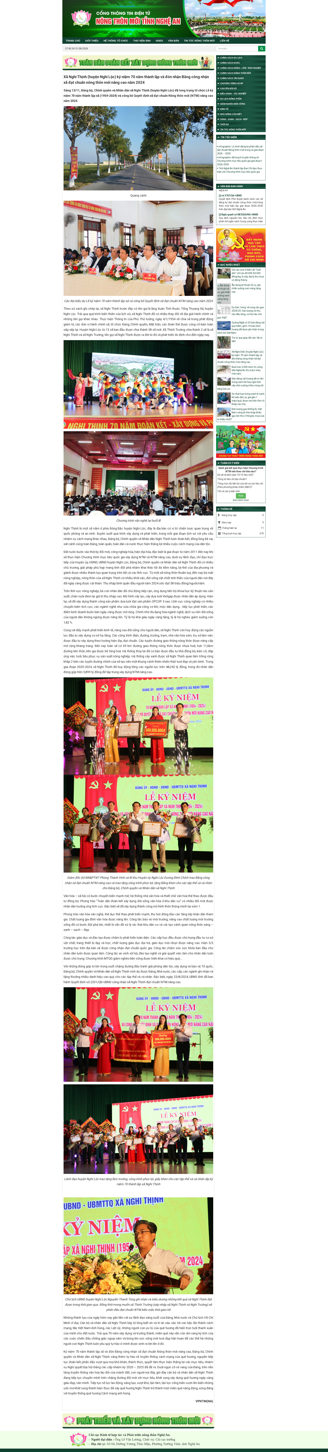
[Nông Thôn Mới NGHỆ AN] (78, 1439)
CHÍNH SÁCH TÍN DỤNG (232, 78)
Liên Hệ (224, 40)
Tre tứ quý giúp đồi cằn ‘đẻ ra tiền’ (247, 339)
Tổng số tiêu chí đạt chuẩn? (232, 479)
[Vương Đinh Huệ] (138, 1421)
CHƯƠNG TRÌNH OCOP (231, 83)
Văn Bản (173, 40)
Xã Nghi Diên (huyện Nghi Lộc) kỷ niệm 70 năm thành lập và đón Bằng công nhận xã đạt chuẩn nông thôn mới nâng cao (240, 356)
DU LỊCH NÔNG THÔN (231, 99)
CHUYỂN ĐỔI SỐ (228, 88)
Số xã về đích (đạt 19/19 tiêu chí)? (235, 474)
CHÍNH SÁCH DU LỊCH (231, 58)
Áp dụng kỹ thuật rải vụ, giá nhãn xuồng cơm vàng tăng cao (246, 288)
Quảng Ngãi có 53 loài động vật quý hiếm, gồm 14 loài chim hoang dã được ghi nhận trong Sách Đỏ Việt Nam (241, 327)
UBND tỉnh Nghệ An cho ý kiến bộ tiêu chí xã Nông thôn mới (240, 159)
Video (159, 40)
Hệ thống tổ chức (116, 40)
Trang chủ (73, 40)
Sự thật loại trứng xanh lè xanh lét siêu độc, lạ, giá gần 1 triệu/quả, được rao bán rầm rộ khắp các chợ (248, 398)
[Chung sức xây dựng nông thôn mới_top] (138, 63)
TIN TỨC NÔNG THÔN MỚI (199, 40)
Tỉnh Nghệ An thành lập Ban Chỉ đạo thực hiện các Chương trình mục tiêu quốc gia (239, 148)
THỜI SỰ (224, 124)
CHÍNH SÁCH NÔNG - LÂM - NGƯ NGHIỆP (240, 68)
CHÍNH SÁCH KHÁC (230, 63)
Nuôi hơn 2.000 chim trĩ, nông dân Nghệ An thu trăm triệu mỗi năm (247, 370)
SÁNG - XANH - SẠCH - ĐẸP (234, 119)
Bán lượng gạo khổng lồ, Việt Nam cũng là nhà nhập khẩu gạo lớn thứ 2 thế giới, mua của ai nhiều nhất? (240, 414)
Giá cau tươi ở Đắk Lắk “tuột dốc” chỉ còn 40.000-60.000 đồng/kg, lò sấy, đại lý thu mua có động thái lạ (248, 274)
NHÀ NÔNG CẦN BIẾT (231, 114)
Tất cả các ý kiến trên (228, 491)
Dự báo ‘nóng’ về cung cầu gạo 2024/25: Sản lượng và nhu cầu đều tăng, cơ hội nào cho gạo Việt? (240, 312)
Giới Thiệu (91, 40)
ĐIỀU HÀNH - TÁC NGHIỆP (233, 93)
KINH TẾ (224, 109)
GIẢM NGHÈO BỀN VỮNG (232, 104)
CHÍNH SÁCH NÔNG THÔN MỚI (235, 73)
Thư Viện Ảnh (142, 40)
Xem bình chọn (241, 500)
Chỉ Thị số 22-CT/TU (233, 200)
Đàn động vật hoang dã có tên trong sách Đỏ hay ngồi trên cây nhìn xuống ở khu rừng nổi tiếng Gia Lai (240, 383)
